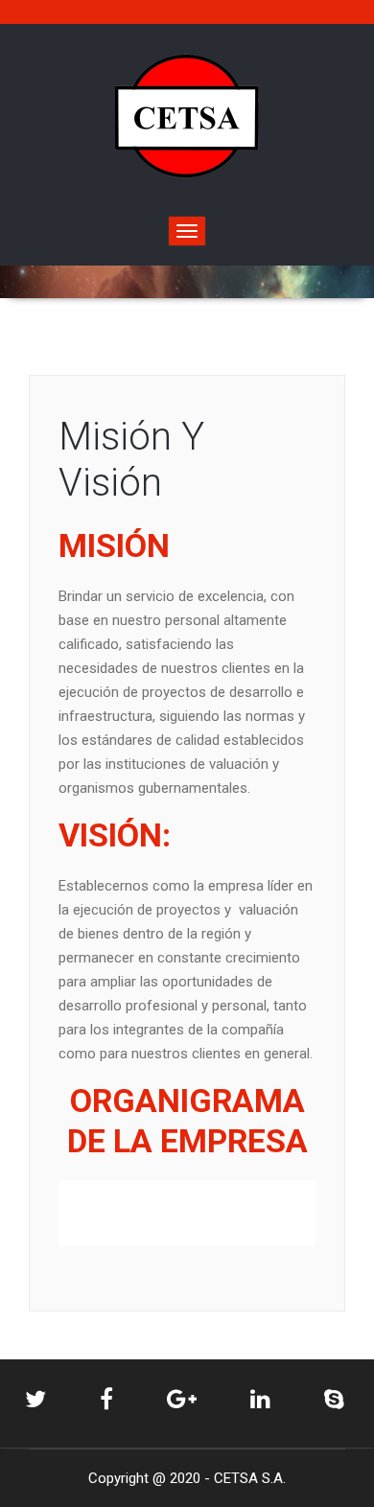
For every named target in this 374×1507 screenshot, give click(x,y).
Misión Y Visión (131, 459)
